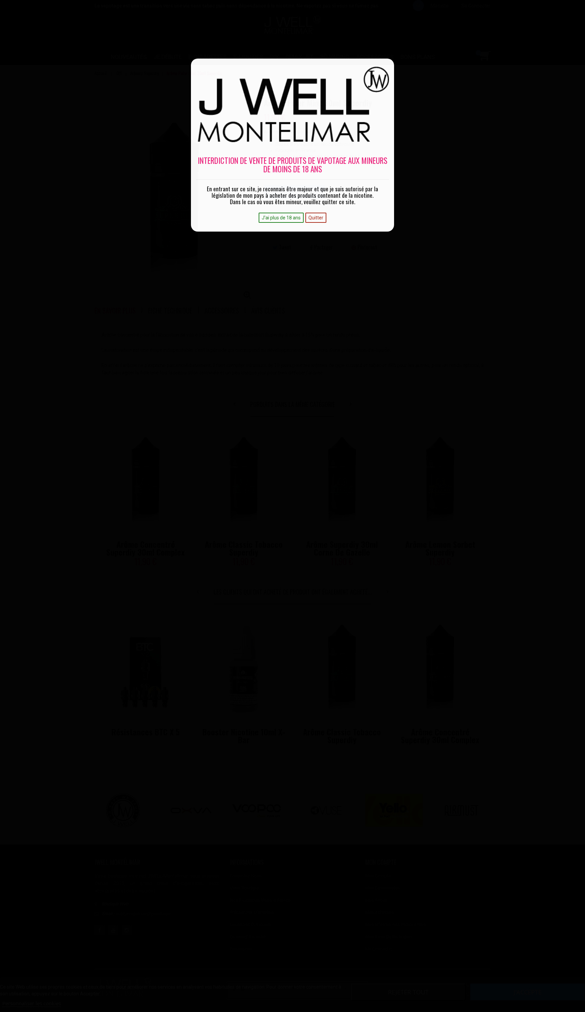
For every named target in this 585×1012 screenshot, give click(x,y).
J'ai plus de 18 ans (281, 217)
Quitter (315, 217)
